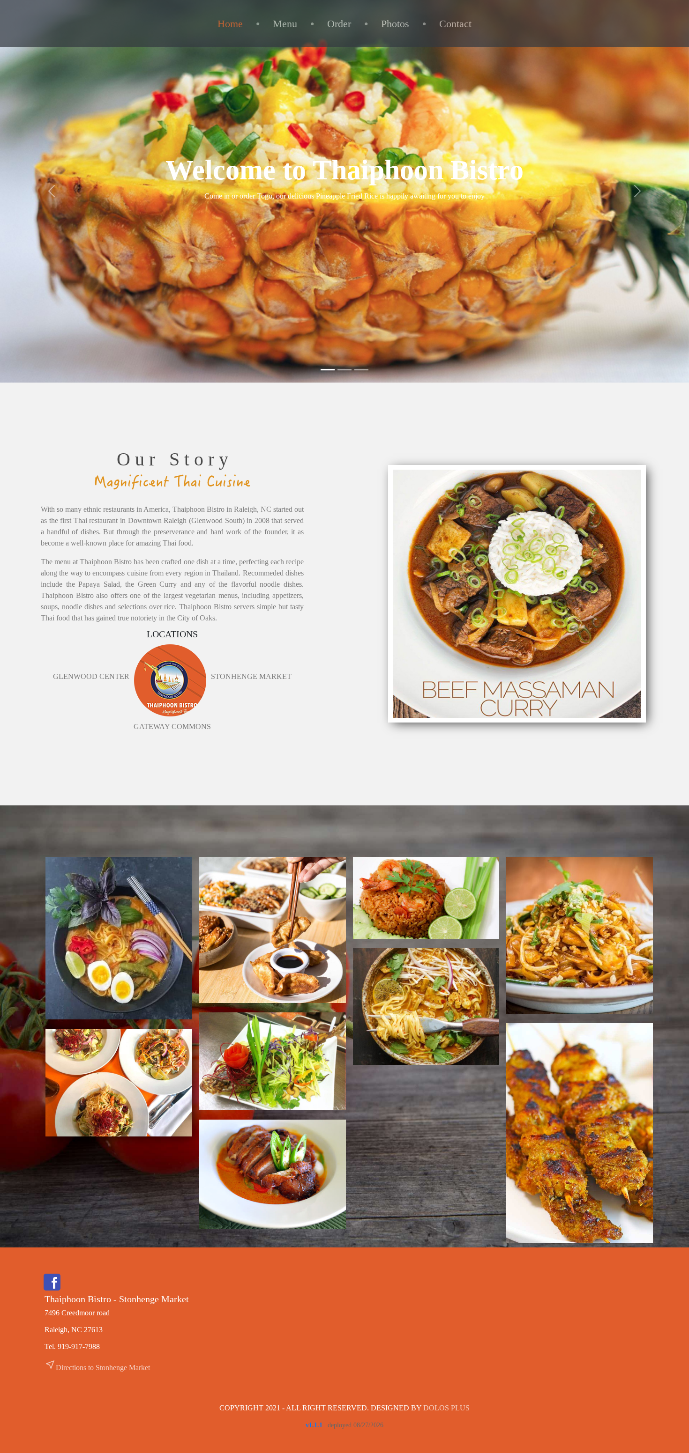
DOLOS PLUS (446, 1408)
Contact (455, 24)
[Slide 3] (361, 369)
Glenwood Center (91, 676)
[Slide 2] (344, 369)
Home (230, 24)
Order (339, 24)
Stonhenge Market (251, 676)
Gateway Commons (172, 726)
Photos (395, 24)
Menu (285, 24)
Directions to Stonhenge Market (97, 1368)
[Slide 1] (328, 369)
